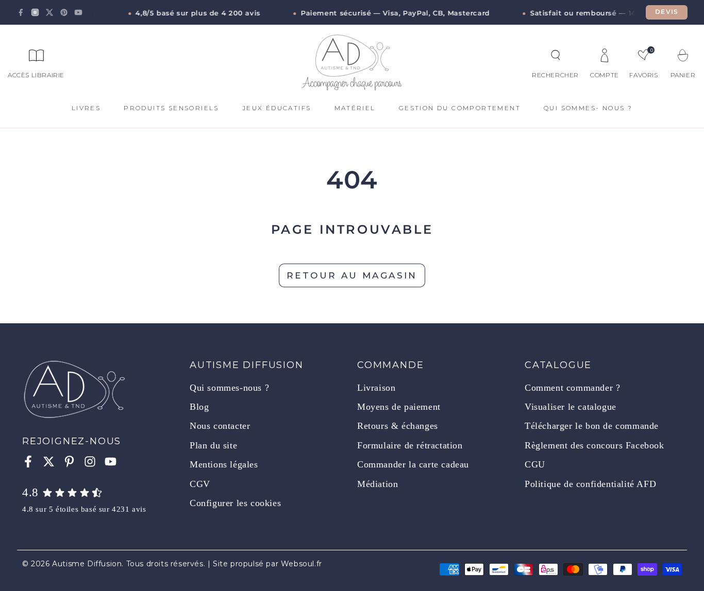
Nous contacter (220, 426)
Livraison (376, 388)
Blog (199, 407)
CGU (535, 464)
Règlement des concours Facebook (594, 445)
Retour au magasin (352, 275)
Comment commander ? (572, 388)
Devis (666, 11)
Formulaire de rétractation (410, 445)
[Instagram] (35, 12)
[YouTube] (78, 12)
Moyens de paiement (399, 407)
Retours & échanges (397, 426)
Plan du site (213, 445)
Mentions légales (224, 464)
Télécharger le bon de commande (592, 426)
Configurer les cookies (235, 503)
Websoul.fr (301, 563)
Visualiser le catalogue (570, 407)
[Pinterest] (64, 12)
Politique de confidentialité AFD (590, 484)
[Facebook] (20, 12)
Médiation (377, 484)
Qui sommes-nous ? (229, 388)
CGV (200, 484)
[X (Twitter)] (49, 12)
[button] (555, 55)
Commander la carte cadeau (413, 464)
